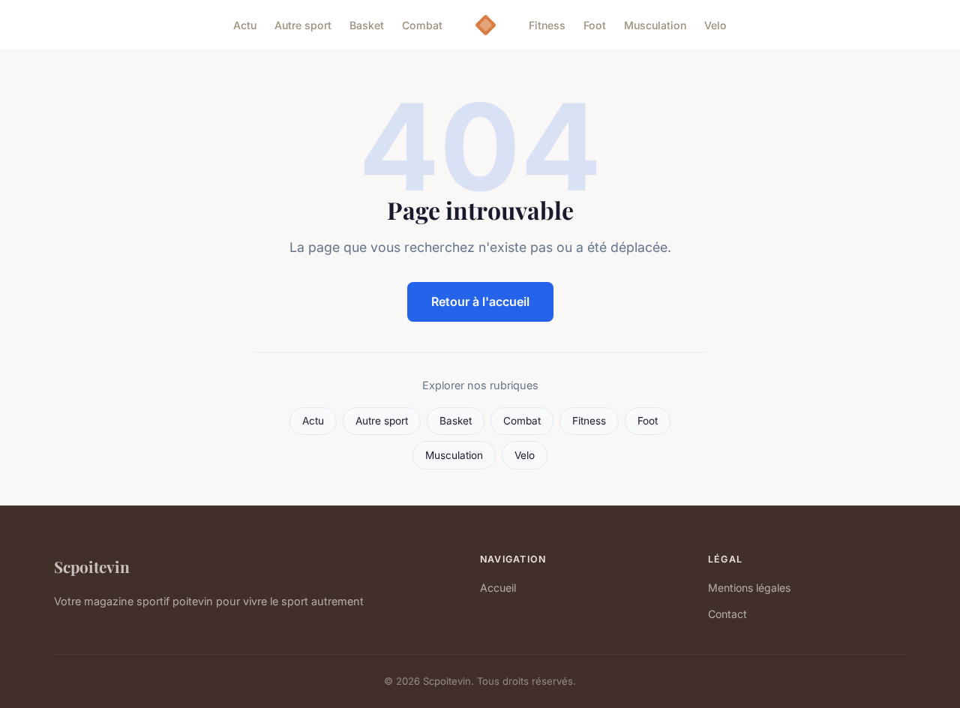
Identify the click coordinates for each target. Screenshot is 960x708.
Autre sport (303, 25)
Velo (715, 25)
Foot (595, 25)
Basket (367, 25)
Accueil (498, 587)
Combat (422, 25)
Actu (244, 25)
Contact (727, 614)
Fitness (547, 25)
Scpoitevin (92, 566)
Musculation (655, 25)
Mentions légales (749, 587)
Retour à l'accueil (480, 301)
